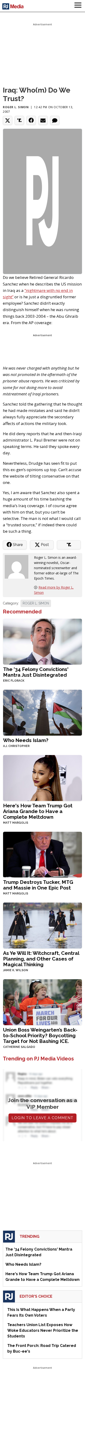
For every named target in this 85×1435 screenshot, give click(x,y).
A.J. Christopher (16, 746)
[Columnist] (18, 566)
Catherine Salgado (19, 1047)
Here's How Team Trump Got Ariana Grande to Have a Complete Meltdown (37, 811)
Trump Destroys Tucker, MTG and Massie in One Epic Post (38, 885)
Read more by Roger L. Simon (54, 590)
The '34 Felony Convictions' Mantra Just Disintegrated (35, 672)
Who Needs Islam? (25, 740)
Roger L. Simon (16, 107)
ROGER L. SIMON (36, 603)
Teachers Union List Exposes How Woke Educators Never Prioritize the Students (42, 1330)
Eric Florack (13, 680)
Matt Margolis (15, 822)
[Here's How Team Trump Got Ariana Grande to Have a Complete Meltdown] (42, 777)
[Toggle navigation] (78, 5)
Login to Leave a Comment (42, 1118)
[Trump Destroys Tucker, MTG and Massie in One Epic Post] (42, 854)
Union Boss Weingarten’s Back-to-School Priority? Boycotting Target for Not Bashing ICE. (40, 1035)
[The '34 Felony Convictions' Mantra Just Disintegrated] (42, 641)
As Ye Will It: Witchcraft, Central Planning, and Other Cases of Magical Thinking (41, 958)
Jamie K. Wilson (15, 970)
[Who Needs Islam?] (42, 712)
